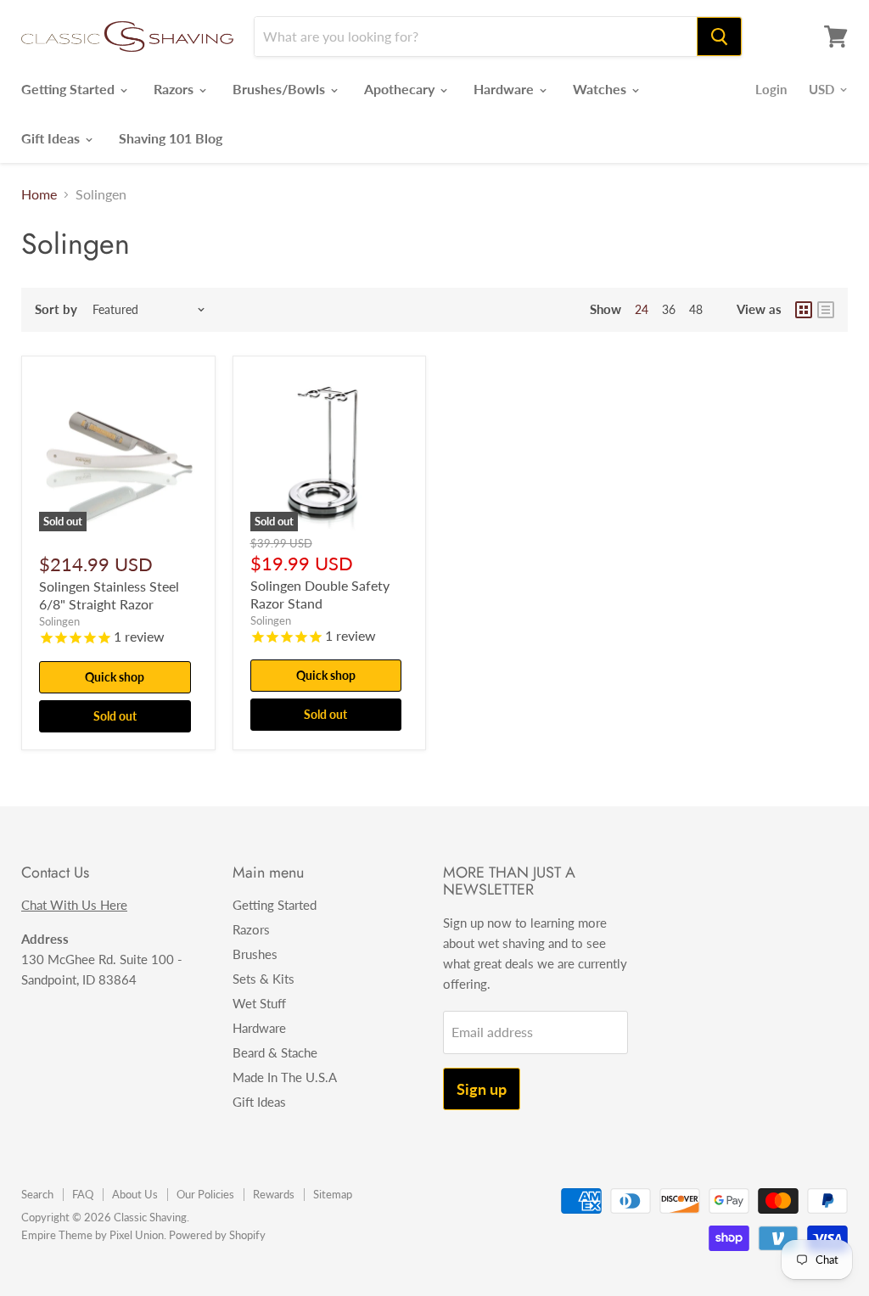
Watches (601, 89)
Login (771, 89)
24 (641, 309)
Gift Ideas (52, 138)
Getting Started (69, 89)
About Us (135, 1194)
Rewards (273, 1194)
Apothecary (401, 89)
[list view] (825, 309)
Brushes (255, 954)
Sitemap (332, 1194)
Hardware (505, 89)
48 (696, 309)
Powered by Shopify (217, 1235)
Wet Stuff (259, 1003)
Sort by (56, 309)
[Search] (719, 36)
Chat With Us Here (74, 904)
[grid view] (803, 309)
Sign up (482, 1089)
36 (669, 309)
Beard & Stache (275, 1052)
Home (39, 194)
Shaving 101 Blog (170, 138)
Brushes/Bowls (280, 89)
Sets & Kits (263, 978)
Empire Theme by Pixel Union (92, 1235)
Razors (175, 89)
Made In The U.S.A (285, 1077)
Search (37, 1194)
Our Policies (205, 1194)
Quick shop (114, 677)
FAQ (82, 1194)
